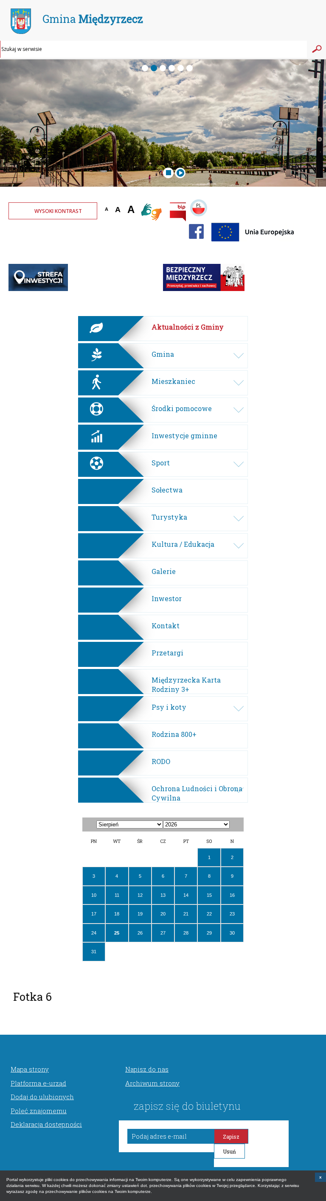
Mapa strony (30, 1069)
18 (116, 913)
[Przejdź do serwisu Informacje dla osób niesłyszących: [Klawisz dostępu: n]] (151, 212)
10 (93, 895)
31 (93, 951)
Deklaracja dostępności (46, 1124)
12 (140, 895)
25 (116, 932)
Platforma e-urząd (38, 1083)
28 (185, 932)
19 (140, 913)
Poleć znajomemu (39, 1110)
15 (209, 895)
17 (93, 913)
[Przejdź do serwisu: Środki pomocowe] (253, 243)
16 (232, 895)
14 (185, 895)
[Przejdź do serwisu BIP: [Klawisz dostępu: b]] (178, 212)
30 (232, 932)
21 (185, 913)
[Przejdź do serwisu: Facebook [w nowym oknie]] (196, 243)
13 (163, 895)
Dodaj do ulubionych (42, 1096)
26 (140, 932)
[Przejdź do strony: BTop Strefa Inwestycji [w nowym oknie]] (38, 289)
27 (163, 932)
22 (209, 913)
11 (117, 895)
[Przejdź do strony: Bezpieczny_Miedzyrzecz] (203, 289)
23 (232, 913)
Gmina (92, 19)
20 (163, 913)
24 (93, 932)
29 (209, 932)
